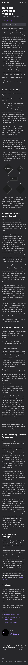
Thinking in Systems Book (11, 614)
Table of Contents (10, 25)
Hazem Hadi (5, 2)
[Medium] (16, 634)
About (3, 654)
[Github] (11, 634)
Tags (3, 658)
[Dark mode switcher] (22, 2)
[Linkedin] (14, 634)
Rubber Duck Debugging (11, 622)
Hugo (20, 661)
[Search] (20, 2)
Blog (3, 656)
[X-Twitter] (18, 634)
